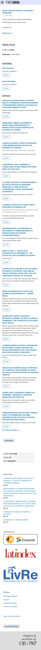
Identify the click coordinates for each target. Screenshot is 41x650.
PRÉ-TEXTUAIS (7, 68)
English (6, 600)
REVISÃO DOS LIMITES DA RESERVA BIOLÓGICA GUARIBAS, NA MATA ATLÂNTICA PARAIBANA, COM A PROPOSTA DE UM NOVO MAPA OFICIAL (20, 319)
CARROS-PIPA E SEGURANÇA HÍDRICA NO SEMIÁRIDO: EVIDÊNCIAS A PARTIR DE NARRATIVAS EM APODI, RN (18, 394)
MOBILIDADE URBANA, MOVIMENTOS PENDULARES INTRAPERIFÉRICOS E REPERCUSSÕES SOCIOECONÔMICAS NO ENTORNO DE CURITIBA (18, 126)
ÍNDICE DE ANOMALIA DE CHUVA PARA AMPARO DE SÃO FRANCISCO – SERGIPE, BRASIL (18, 293)
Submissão (9, 440)
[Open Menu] (2, 2)
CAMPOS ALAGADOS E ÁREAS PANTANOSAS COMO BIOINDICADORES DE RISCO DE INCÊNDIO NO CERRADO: (19, 147)
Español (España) (10, 603)
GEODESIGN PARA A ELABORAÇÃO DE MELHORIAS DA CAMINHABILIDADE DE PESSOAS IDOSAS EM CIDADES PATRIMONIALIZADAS (17, 231)
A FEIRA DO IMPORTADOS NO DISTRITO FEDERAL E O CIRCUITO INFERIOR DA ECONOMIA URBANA (18, 480)
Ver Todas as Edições (9, 430)
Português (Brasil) (10, 596)
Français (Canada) (10, 606)
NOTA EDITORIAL (9, 81)
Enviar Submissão (11, 626)
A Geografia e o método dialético (15, 520)
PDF (7, 75)
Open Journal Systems (11, 616)
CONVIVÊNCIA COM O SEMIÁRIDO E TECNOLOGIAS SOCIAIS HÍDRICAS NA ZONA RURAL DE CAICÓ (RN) (19, 166)
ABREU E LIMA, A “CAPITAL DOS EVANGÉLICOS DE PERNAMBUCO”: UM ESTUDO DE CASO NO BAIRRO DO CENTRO (18, 253)
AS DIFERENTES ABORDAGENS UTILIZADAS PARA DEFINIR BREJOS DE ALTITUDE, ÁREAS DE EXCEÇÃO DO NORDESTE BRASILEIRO (19, 503)
